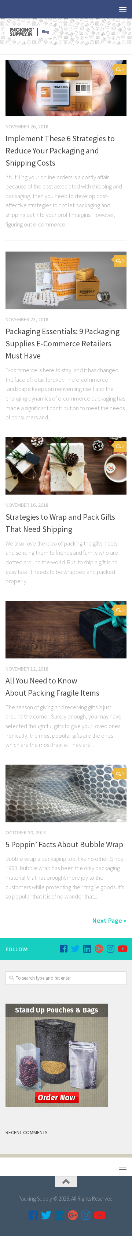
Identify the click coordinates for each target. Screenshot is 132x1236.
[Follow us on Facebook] (63, 948)
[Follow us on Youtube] (122, 948)
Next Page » (109, 920)
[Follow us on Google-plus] (98, 948)
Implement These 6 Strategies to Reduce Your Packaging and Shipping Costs (60, 150)
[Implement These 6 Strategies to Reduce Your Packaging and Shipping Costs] (66, 88)
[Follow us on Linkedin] (86, 948)
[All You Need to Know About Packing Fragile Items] (66, 629)
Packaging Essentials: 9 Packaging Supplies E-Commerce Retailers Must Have (63, 343)
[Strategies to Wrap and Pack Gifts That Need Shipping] (66, 466)
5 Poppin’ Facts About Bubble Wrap (64, 844)
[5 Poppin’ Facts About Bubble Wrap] (66, 793)
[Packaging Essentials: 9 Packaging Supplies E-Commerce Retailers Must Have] (66, 280)
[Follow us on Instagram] (110, 948)
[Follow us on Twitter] (75, 948)
